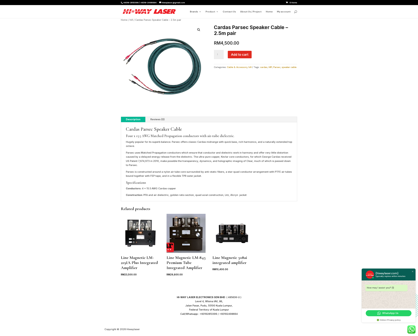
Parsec (277, 67)
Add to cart (239, 55)
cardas (263, 67)
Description (133, 119)
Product (210, 11)
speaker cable (289, 67)
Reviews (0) (157, 119)
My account (284, 11)
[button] (199, 30)
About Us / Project (251, 11)
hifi (131, 20)
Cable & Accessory (237, 67)
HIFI (270, 67)
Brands (194, 11)
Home (269, 11)
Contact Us (229, 11)
